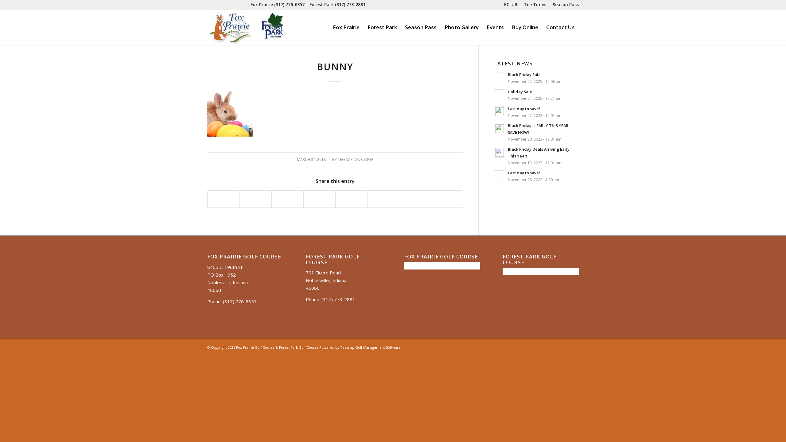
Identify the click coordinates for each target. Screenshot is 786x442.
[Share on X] (255, 199)
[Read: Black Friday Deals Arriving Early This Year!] (499, 152)
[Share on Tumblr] (351, 199)
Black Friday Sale (524, 74)
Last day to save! (524, 108)
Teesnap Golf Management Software (370, 347)
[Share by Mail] (447, 199)
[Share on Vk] (383, 199)
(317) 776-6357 (289, 4)
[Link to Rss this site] (246, 4)
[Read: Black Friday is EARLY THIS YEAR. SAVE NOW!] (499, 128)
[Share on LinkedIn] (319, 199)
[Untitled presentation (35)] (246, 27)
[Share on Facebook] (223, 199)
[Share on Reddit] (415, 199)
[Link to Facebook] (208, 4)
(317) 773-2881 (350, 4)
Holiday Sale (520, 92)
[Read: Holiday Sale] (499, 94)
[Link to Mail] (236, 4)
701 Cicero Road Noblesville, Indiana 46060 (326, 280)
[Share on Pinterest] (287, 199)
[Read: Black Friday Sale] (499, 77)
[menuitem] (511, 4)
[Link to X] (227, 4)
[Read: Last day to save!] (499, 111)
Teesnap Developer (355, 159)
